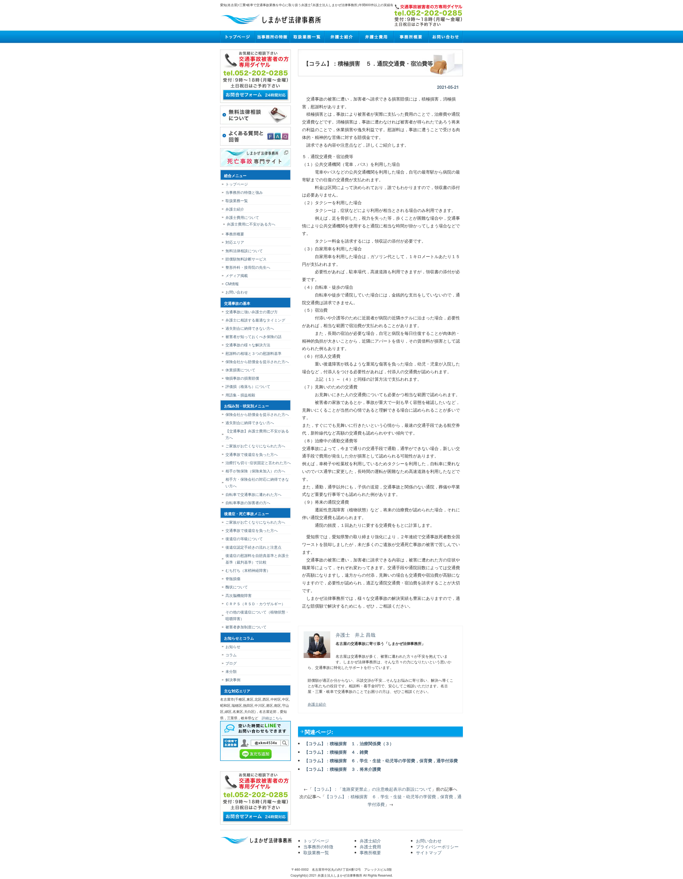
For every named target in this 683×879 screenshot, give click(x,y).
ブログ (231, 663)
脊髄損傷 (232, 578)
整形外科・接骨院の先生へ (247, 267)
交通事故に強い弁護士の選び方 (251, 311)
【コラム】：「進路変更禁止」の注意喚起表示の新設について (372, 789)
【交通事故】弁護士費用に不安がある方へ (257, 434)
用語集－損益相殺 (240, 395)
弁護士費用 (376, 37)
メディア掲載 (236, 275)
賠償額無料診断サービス (246, 259)
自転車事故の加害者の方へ (247, 502)
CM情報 (232, 283)
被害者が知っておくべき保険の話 (253, 336)
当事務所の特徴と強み (244, 192)
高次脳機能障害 (238, 595)
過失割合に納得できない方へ (249, 328)
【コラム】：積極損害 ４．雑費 (336, 752)
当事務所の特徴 (272, 37)
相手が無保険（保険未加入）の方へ (255, 470)
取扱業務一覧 (306, 37)
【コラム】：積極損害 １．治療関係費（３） (349, 743)
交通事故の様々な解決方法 (247, 344)
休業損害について (240, 369)
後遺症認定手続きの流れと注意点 (253, 547)
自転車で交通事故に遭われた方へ (253, 494)
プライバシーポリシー (437, 847)
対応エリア (234, 242)
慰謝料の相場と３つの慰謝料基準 (253, 353)
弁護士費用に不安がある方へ (251, 224)
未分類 (231, 671)
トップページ (237, 37)
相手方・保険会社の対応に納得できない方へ (257, 482)
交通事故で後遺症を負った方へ (251, 454)
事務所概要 (411, 37)
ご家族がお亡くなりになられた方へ (255, 445)
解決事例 (232, 679)
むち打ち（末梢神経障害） (247, 570)
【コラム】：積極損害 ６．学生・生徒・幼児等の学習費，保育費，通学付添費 (381, 760)
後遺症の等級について (244, 538)
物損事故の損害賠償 (242, 378)
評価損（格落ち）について (247, 386)
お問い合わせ (445, 37)
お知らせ (232, 646)
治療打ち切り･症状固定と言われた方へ (258, 462)
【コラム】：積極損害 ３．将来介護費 (342, 769)
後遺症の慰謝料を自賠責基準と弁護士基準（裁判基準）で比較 (257, 559)
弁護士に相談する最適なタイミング (255, 320)
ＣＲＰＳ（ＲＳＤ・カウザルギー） (255, 603)
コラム (231, 654)
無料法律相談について (244, 250)
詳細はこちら (272, 717)
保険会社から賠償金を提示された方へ (257, 361)
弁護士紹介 (341, 37)
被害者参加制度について (246, 626)
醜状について (236, 586)
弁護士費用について (242, 217)
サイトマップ (429, 852)
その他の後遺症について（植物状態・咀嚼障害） (257, 615)
